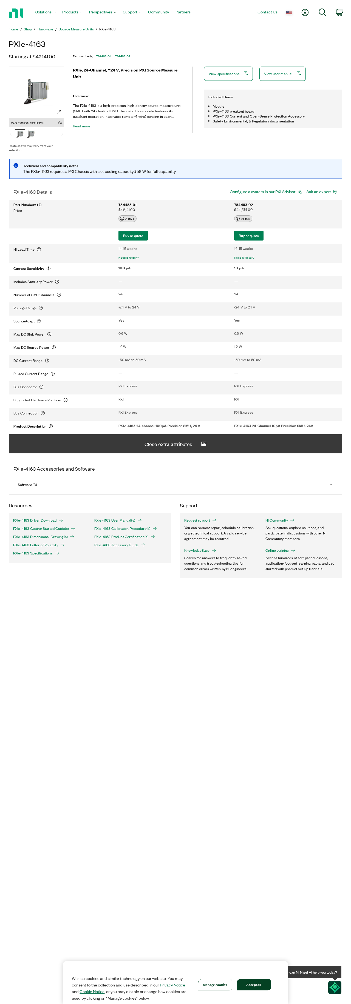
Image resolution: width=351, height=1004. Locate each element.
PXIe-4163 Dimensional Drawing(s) (40, 536)
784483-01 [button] (103, 56)
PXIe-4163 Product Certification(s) (121, 536)
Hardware (45, 29)
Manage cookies (215, 984)
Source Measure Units (76, 29)
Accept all (253, 984)
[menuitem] (45, 13)
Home (13, 29)
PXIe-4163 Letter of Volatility (35, 544)
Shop (28, 29)
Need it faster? (128, 257)
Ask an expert (318, 191)
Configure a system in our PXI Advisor (262, 191)
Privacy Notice (172, 985)
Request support (197, 520)
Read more (81, 126)
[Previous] (11, 135)
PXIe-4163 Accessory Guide (116, 544)
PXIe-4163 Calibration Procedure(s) (122, 528)
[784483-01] (20, 134)
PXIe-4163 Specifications (33, 553)
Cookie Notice (92, 991)
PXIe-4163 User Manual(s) (114, 520)
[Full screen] (59, 112)
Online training (277, 550)
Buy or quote (133, 235)
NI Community (276, 520)
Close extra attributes (168, 443)
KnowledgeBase (197, 550)
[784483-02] (31, 134)
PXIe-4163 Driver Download (34, 520)
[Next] (62, 135)
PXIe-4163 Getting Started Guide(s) (41, 528)
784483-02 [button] (123, 56)
